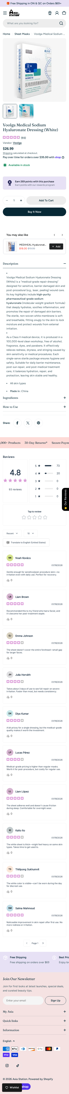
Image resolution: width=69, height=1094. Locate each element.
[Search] (61, 23)
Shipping (7, 153)
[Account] (57, 13)
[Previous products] (54, 234)
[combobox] (34, 23)
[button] (47, 465)
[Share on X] (28, 423)
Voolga (17, 142)
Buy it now (34, 211)
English (7, 1041)
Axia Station (20, 1079)
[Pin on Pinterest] (38, 423)
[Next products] (62, 234)
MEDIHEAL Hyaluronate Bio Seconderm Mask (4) (33, 244)
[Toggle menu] (5, 13)
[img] (11, 138)
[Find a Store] (50, 13)
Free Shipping (18, 957)
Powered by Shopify (40, 1079)
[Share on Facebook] (17, 423)
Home (6, 34)
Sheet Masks (22, 34)
